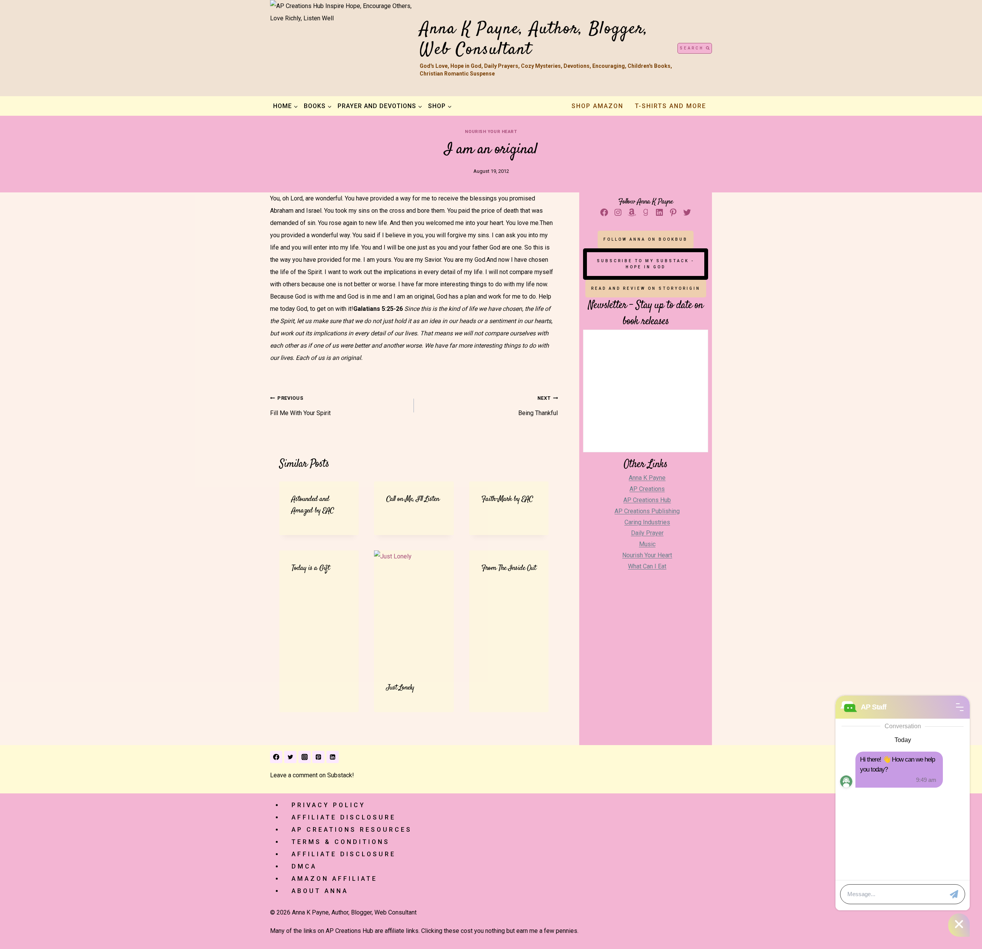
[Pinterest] (318, 757)
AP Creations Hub (647, 500)
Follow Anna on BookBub (645, 239)
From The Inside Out (508, 568)
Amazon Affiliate (334, 878)
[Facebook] (276, 757)
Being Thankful (538, 406)
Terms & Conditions (341, 842)
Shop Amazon (597, 106)
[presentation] (413, 610)
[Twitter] (290, 757)
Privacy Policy (329, 805)
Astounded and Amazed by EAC (313, 505)
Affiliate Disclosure (344, 817)
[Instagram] (304, 757)
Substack (339, 775)
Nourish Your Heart (491, 131)
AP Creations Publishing (647, 511)
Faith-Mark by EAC (507, 499)
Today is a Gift (311, 568)
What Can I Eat (647, 566)
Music (647, 544)
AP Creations (647, 489)
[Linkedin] (332, 757)
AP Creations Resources (352, 829)
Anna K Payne (647, 477)
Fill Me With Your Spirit (300, 406)
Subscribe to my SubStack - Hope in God (645, 264)
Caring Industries (647, 522)
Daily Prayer (647, 533)
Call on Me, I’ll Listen (412, 499)
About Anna (320, 891)
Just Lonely (400, 687)
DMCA (304, 866)
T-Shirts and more (670, 106)
